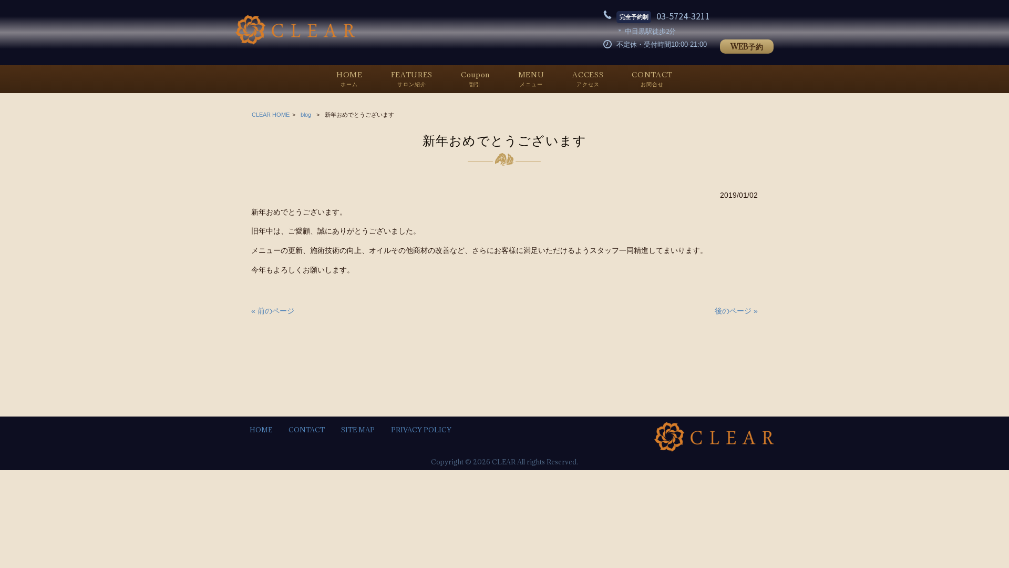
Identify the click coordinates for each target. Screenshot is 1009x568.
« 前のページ (272, 311)
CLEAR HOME (271, 114)
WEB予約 (746, 47)
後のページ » (736, 311)
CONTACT (307, 429)
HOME (261, 429)
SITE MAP (358, 429)
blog (306, 114)
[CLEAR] (295, 42)
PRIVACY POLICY (421, 429)
